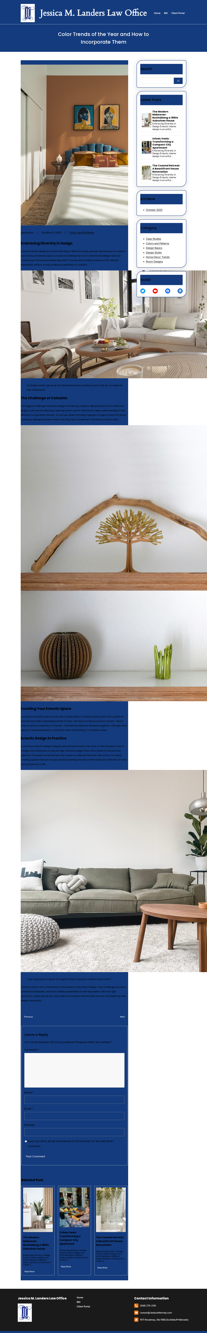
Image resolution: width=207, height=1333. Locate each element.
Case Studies (153, 238)
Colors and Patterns (81, 232)
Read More (29, 1271)
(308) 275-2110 (148, 1305)
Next (122, 1016)
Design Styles (154, 252)
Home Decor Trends (158, 257)
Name (29, 1092)
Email (28, 1108)
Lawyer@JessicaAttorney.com (156, 1312)
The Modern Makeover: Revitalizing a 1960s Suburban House (36, 1243)
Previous (28, 1016)
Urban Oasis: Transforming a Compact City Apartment (70, 1238)
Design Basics (154, 247)
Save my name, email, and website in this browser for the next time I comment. (71, 1143)
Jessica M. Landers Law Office (42, 1298)
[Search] (178, 81)
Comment (31, 1049)
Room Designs (154, 261)
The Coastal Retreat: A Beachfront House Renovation (110, 1241)
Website (29, 1125)
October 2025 (154, 209)
